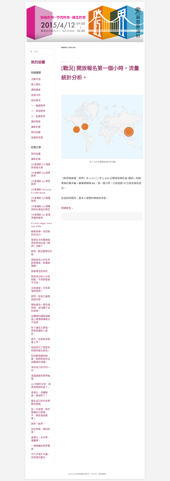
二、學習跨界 (38, 111)
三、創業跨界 (38, 116)
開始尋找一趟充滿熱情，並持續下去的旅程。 (40, 308)
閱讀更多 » (67, 208)
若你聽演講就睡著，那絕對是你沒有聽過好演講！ (40, 359)
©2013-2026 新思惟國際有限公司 (79, 474)
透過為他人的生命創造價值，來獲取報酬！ (40, 263)
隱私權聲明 (102, 474)
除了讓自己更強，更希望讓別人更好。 (40, 331)
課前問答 (36, 122)
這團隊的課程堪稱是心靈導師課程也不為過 (40, 319)
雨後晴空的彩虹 (39, 271)
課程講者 (36, 90)
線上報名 (36, 85)
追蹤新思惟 (37, 138)
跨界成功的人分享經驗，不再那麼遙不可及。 (40, 280)
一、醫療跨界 (38, 106)
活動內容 (36, 79)
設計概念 (36, 101)
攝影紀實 (36, 127)
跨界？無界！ (38, 424)
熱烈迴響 (38, 62)
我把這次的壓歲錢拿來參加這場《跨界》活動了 (40, 243)
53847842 (94, 474)
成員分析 (36, 95)
